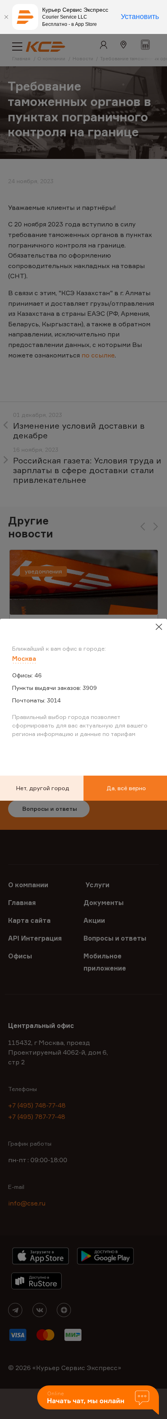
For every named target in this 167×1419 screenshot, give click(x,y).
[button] (98, 1400)
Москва (24, 658)
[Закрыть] (6, 17)
